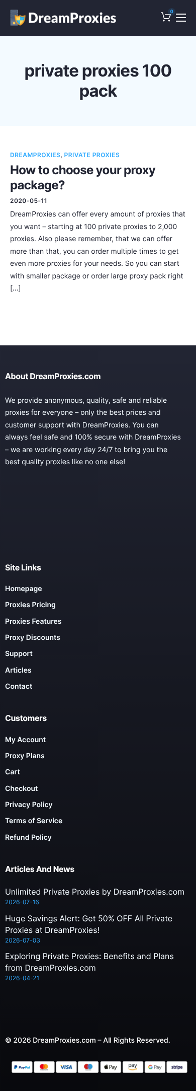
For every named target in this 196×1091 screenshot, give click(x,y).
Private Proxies (92, 155)
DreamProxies (35, 155)
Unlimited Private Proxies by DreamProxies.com (94, 892)
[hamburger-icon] (181, 18)
